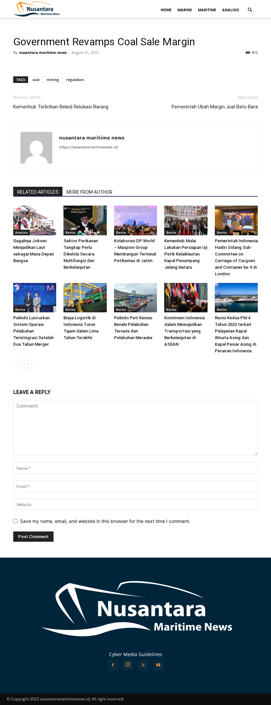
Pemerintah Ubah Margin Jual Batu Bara (215, 107)
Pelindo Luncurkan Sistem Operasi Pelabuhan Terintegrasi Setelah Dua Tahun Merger (33, 331)
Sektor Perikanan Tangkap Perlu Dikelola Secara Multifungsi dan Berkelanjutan (80, 254)
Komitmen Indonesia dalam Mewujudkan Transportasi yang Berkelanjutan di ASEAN (184, 331)
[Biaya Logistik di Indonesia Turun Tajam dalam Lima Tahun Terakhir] (84, 298)
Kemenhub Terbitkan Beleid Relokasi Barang (60, 107)
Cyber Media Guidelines (135, 654)
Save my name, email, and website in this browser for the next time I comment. (105, 521)
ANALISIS (230, 9)
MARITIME (207, 9)
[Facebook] (112, 665)
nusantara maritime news (42, 52)
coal (35, 79)
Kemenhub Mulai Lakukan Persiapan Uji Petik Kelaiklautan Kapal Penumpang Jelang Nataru (185, 254)
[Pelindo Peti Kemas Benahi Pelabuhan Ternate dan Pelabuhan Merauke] (135, 298)
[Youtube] (158, 665)
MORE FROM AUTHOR (89, 192)
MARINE (184, 9)
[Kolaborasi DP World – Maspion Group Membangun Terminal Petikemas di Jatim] (135, 220)
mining (53, 79)
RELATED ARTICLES (37, 192)
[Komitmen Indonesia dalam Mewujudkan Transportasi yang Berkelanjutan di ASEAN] (185, 298)
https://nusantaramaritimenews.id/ (88, 147)
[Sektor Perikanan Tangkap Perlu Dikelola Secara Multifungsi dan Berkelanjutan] (84, 220)
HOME (166, 9)
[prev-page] (17, 364)
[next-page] (28, 364)
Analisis (21, 232)
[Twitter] (143, 665)
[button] (250, 10)
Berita (70, 232)
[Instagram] (128, 664)
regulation (75, 79)
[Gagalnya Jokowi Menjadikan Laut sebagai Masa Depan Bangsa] (34, 220)
